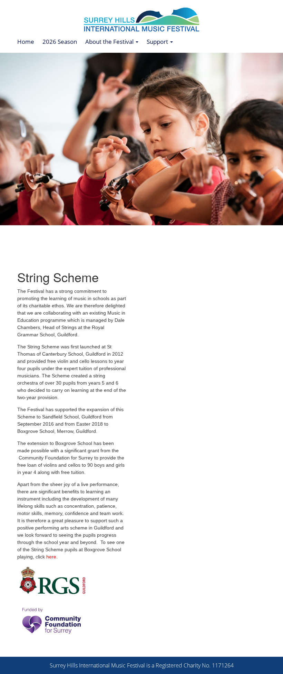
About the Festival (110, 42)
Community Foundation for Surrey (56, 457)
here (51, 556)
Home (25, 42)
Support (158, 42)
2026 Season (59, 42)
